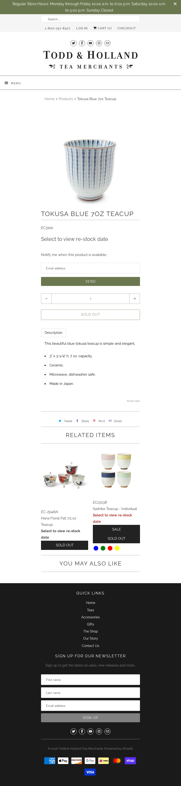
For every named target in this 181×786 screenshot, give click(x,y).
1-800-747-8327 (57, 28)
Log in (82, 28)
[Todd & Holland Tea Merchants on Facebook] (82, 43)
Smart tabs (133, 401)
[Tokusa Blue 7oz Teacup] (90, 156)
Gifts (90, 624)
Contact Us (90, 646)
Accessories (90, 617)
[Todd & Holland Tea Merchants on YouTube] (90, 43)
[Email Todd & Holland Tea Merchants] (107, 43)
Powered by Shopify (118, 748)
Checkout (126, 28)
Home (90, 603)
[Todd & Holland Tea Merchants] (90, 61)
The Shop (90, 631)
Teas (90, 610)
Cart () (104, 28)
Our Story (90, 638)
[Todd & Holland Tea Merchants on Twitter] (73, 43)
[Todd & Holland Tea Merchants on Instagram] (99, 43)
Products (66, 99)
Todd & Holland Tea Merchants (81, 748)
